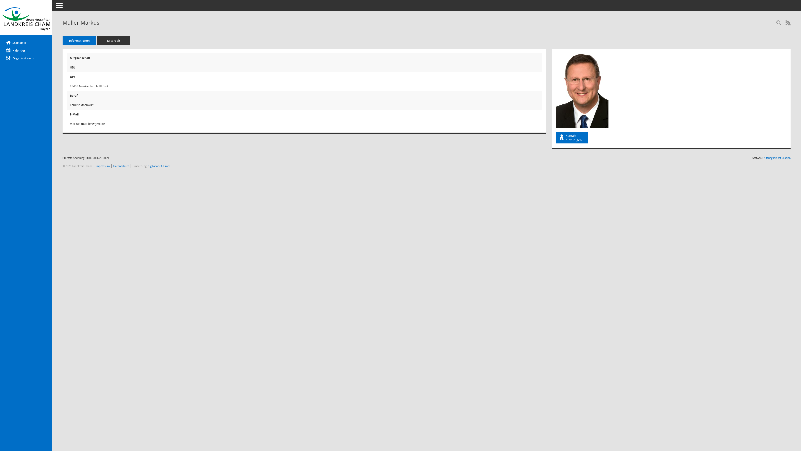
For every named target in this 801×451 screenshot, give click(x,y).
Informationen (79, 41)
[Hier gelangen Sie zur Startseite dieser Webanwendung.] (26, 18)
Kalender (19, 50)
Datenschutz (121, 166)
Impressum (103, 166)
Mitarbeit (113, 41)
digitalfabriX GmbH (159, 166)
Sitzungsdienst (777, 158)
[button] (26, 58)
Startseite (19, 43)
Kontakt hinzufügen (574, 138)
